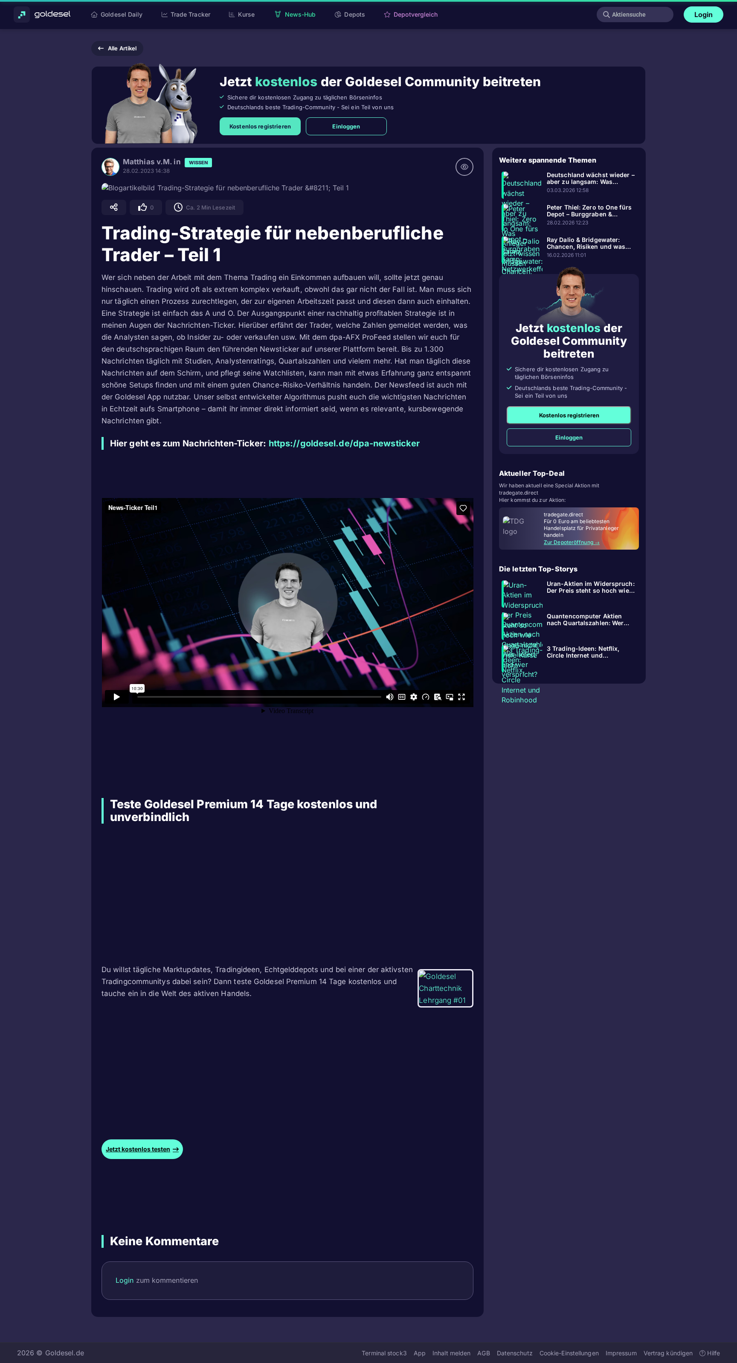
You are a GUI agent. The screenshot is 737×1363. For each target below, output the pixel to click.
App (420, 1352)
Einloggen (346, 126)
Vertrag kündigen (668, 1352)
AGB (483, 1352)
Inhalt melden (451, 1352)
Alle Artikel (122, 48)
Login (703, 14)
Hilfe (712, 1352)
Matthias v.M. (147, 161)
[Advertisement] (260, 893)
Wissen (198, 163)
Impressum (621, 1352)
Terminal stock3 (384, 1352)
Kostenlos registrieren (260, 126)
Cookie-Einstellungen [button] (569, 1352)
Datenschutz (515, 1352)
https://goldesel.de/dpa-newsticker (344, 443)
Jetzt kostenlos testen (138, 1149)
